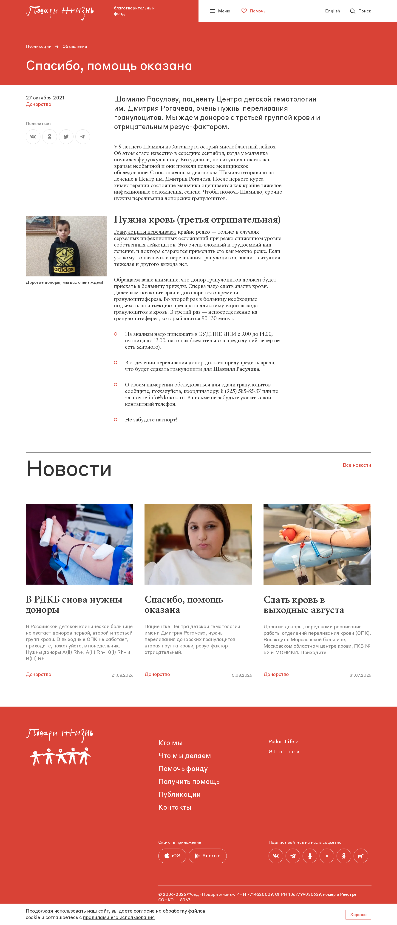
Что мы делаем (184, 756)
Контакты (175, 807)
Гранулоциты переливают (145, 231)
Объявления (74, 47)
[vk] (33, 136)
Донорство (38, 674)
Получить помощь (189, 782)
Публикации (38, 47)
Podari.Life (281, 741)
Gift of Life (282, 752)
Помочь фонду (183, 769)
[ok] (49, 136)
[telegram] (82, 136)
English (332, 11)
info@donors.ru (166, 397)
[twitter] (66, 136)
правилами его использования (119, 917)
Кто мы (170, 743)
